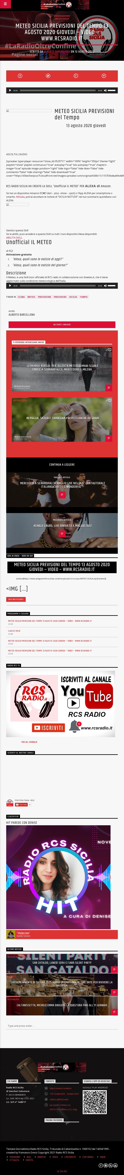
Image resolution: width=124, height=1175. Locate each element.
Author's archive (62, 325)
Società (11, 976)
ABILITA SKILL (14, 237)
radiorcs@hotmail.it (59, 1099)
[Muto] (105, 90)
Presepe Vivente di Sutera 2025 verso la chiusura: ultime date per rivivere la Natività (62, 984)
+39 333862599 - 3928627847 (64, 1093)
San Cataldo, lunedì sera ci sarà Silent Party (62, 962)
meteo (31, 297)
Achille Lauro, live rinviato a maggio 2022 (63, 525)
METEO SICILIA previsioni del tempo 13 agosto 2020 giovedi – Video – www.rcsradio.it (50, 621)
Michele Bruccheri (22, 386)
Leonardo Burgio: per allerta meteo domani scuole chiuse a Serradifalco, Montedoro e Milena (63, 367)
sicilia (73, 297)
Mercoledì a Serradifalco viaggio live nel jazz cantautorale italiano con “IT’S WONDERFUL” (62, 485)
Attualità (13, 999)
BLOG (29, 1157)
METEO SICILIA (62, 18)
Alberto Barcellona (57, 51)
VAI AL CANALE (29, 741)
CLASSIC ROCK (14, 631)
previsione (44, 297)
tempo (84, 297)
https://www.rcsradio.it (61, 1088)
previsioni (60, 297)
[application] (62, 90)
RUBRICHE (42, 1157)
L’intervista (70, 1157)
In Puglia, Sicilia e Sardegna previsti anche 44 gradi (62, 418)
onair (102, 1157)
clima (21, 297)
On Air (63, 1171)
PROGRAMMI (15, 1157)
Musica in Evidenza (17, 956)
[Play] (10, 90)
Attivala (20, 196)
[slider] (112, 90)
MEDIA (55, 1157)
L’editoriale (88, 1157)
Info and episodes (15, 599)
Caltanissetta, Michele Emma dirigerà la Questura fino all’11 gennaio (62, 1005)
